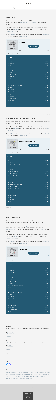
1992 (19, 372)
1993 (21, 372)
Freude (33, 374)
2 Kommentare (10, 108)
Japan (9, 376)
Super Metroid (13, 217)
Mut (40, 376)
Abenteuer (26, 372)
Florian (26, 374)
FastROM (19, 374)
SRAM (24, 378)
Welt (28, 378)
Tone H (28, 3)
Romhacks (20, 226)
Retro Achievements (25, 22)
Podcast (11, 378)
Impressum (33, 387)
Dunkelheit (48, 372)
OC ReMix (41, 229)
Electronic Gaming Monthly (10, 374)
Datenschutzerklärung (24, 387)
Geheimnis (39, 374)
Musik (38, 376)
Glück (46, 374)
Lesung (14, 376)
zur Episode (16, 29)
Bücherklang (9, 331)
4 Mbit (15, 372)
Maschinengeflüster (10, 333)
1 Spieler (8, 372)
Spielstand (9, 336)
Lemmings (11, 17)
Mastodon (13, 34)
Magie (19, 376)
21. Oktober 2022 (46, 114)
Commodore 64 (44, 372)
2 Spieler (12, 372)
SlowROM (14, 378)
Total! (27, 378)
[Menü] (42, 8)
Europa (16, 374)
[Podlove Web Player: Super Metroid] (28, 280)
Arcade (36, 372)
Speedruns (35, 22)
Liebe (16, 376)
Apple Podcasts (45, 34)
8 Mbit (17, 372)
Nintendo (44, 376)
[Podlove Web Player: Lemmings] (28, 73)
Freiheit (30, 374)
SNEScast (8, 334)
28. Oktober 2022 (46, 13)
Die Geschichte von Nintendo (21, 118)
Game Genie (36, 374)
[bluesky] (7, 364)
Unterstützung (10, 357)
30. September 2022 (46, 213)
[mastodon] (10, 364)
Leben (11, 376)
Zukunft (31, 378)
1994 (23, 372)
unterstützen (23, 36)
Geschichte (43, 374)
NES (41, 376)
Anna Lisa (31, 372)
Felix (22, 374)
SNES (17, 378)
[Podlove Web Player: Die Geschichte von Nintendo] (28, 172)
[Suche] (14, 8)
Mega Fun (35, 376)
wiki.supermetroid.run (11, 229)
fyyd (7, 342)
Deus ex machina (10, 332)
